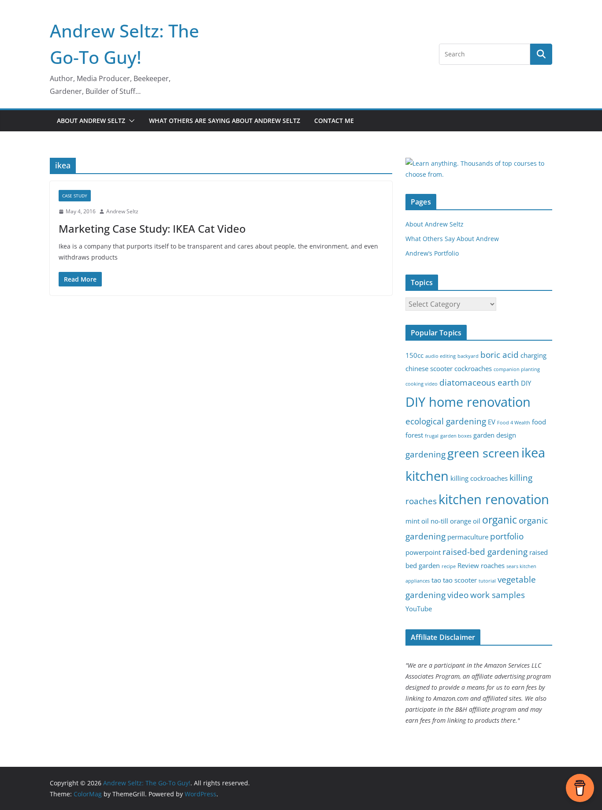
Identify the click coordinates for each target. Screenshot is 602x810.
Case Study (74, 196)
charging (533, 355)
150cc (414, 355)
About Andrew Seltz (91, 120)
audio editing (440, 356)
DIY (526, 383)
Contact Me (334, 120)
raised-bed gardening (485, 551)
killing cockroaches (479, 478)
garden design (494, 435)
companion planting (517, 369)
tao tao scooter (454, 580)
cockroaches (473, 368)
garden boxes (456, 436)
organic (499, 520)
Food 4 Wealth (513, 423)
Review (468, 565)
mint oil (417, 521)
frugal (431, 436)
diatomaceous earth (479, 382)
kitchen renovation (493, 499)
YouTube (418, 608)
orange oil (465, 521)
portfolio (507, 536)
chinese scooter (429, 368)
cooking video (421, 384)
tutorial (487, 581)
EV (491, 422)
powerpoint (423, 552)
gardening (425, 454)
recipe (449, 566)
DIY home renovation (468, 402)
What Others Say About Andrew (452, 238)
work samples (497, 595)
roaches (493, 565)
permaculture (467, 537)
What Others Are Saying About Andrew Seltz (224, 120)
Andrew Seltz (122, 211)
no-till (439, 521)
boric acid (499, 354)
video (457, 595)
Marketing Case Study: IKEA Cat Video (152, 228)
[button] (130, 121)
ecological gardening (445, 421)
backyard (468, 356)
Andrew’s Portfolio (432, 253)
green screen (483, 453)
